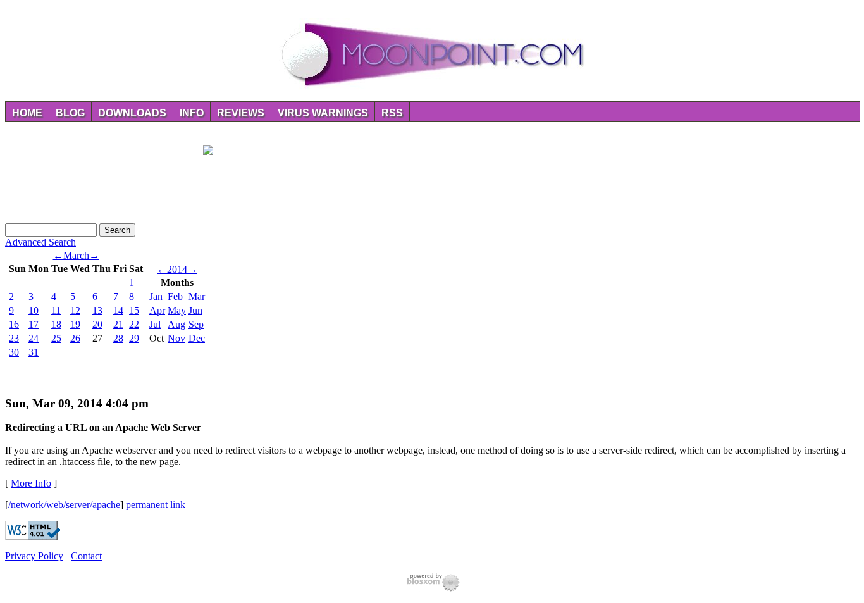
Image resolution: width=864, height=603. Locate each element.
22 (134, 324)
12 (75, 310)
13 (97, 310)
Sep (196, 324)
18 (56, 324)
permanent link (155, 504)
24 (33, 338)
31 (33, 352)
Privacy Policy (34, 555)
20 (97, 324)
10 (33, 310)
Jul (155, 324)
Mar (196, 296)
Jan (156, 296)
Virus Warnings (323, 113)
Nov (176, 338)
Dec (196, 338)
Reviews (240, 113)
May (177, 310)
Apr (157, 310)
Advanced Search (40, 242)
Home (27, 113)
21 (118, 324)
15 (134, 310)
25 (56, 338)
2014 (177, 269)
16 (14, 324)
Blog (70, 113)
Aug (176, 324)
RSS (392, 113)
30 (14, 352)
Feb (175, 296)
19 (75, 324)
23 (14, 338)
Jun (195, 310)
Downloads (132, 113)
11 (56, 310)
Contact (86, 555)
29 (134, 338)
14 (118, 310)
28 (118, 338)
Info (192, 113)
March (76, 255)
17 (33, 324)
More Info (31, 483)
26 (75, 338)
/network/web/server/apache (64, 504)
